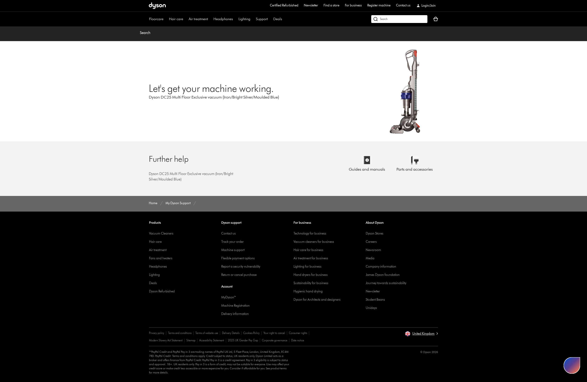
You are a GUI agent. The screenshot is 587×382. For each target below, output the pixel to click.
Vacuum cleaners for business (314, 242)
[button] (421, 334)
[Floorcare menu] (165, 19)
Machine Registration (235, 306)
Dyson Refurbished (162, 291)
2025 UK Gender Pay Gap (243, 340)
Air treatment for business (311, 258)
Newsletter (311, 5)
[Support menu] (270, 19)
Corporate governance (274, 340)
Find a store (331, 5)
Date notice (297, 340)
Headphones (223, 19)
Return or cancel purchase (239, 275)
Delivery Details (230, 333)
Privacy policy (156, 333)
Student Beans (375, 300)
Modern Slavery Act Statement (166, 340)
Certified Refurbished (284, 5)
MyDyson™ (228, 297)
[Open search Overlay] (399, 19)
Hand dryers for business (311, 275)
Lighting (244, 19)
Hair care (176, 19)
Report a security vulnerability (240, 267)
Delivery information (235, 314)
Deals (277, 19)
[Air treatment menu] (210, 19)
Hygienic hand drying (308, 291)
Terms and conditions (179, 333)
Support (262, 19)
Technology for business (310, 233)
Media (370, 258)
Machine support (232, 250)
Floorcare (156, 19)
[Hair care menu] (185, 19)
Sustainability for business (311, 283)
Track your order (232, 242)
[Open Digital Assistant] (572, 365)
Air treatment (198, 19)
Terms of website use (206, 333)
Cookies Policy (251, 333)
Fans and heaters (160, 258)
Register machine (378, 5)
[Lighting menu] (252, 19)
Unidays (371, 308)
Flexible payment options (238, 258)
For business (353, 5)
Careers (371, 242)
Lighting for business (307, 267)
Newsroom (373, 250)
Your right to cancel (274, 333)
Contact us (403, 5)
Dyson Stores (374, 233)
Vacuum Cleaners (161, 233)
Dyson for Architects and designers (317, 300)
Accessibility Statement (211, 340)
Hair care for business (308, 250)
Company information (381, 267)
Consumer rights (298, 333)
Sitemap (190, 340)
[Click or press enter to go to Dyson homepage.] (157, 6)
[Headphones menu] (235, 19)
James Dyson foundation (383, 275)
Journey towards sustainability (386, 283)
